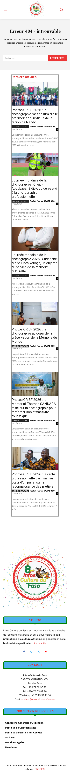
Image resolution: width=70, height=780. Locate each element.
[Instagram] (31, 652)
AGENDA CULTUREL (20, 126)
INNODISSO (40, 769)
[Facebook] (24, 652)
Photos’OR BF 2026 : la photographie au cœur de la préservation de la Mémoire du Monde (34, 335)
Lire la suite (39, 643)
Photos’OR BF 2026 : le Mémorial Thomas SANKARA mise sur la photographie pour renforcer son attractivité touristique (34, 408)
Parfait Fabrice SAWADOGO (42, 126)
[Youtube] (46, 652)
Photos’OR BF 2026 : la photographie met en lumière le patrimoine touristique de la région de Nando (35, 116)
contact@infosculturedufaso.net (38, 699)
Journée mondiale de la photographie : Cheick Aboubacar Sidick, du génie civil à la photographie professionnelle (35, 188)
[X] (39, 652)
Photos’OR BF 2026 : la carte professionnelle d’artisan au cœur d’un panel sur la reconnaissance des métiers (33, 480)
